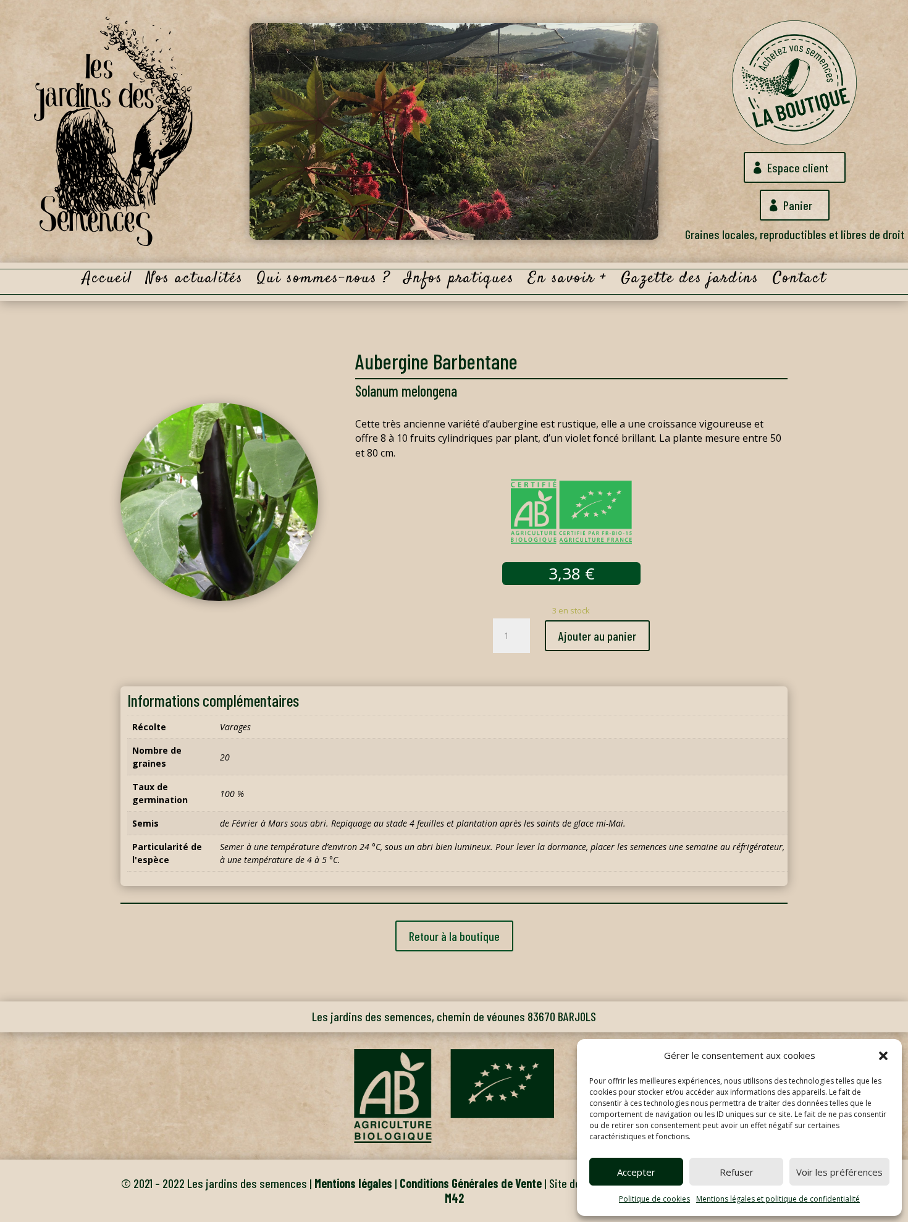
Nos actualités (194, 281)
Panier (797, 205)
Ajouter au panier (597, 635)
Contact (799, 281)
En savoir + (567, 281)
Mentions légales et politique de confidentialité (778, 1199)
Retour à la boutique (454, 936)
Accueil (107, 281)
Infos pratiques (459, 281)
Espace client (797, 167)
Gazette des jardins (690, 281)
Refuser (737, 1172)
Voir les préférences (839, 1172)
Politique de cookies (654, 1199)
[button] (883, 1056)
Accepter (636, 1172)
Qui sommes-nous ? (323, 281)
